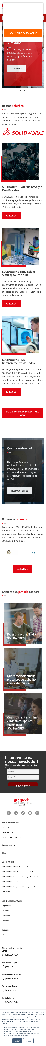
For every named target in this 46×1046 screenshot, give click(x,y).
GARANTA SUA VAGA (23, 33)
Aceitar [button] (17, 1041)
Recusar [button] (28, 1041)
